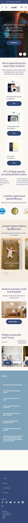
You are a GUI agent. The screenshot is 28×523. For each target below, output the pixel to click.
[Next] (26, 2)
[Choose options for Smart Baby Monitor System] (5, 358)
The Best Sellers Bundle (13, 126)
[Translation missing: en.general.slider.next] (6, 273)
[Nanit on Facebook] (2, 502)
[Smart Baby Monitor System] (14, 86)
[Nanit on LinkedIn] (23, 502)
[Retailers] (21, 7)
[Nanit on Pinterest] (19, 502)
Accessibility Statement (6, 514)
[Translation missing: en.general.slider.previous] (3, 273)
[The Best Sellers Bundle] (14, 117)
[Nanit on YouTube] (11, 502)
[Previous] (2, 2)
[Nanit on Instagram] (6, 502)
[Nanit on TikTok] (15, 502)
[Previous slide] (20, 54)
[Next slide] (24, 54)
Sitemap (3, 516)
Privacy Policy (4, 511)
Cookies (3, 518)
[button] (11, 254)
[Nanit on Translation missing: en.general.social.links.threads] (2, 506)
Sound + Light (10, 156)
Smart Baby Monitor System (14, 96)
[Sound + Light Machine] (14, 147)
